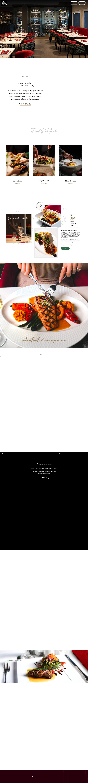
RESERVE (74, 3)
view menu (44, 477)
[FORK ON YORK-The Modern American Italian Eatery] (4, 3)
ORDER (82, 3)
